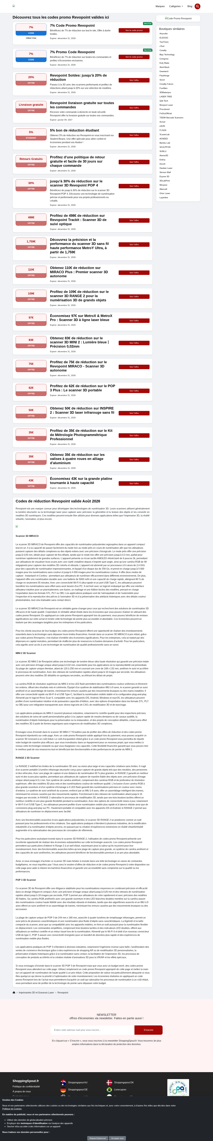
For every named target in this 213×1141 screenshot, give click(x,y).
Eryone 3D (164, 176)
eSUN (162, 126)
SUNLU (163, 151)
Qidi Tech (164, 101)
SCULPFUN (165, 147)
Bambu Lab (165, 143)
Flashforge (164, 75)
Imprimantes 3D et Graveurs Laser (36, 992)
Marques (160, 6)
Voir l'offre (134, 80)
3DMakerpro (165, 92)
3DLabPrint (165, 181)
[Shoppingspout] (22, 6)
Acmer (162, 122)
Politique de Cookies (12, 1109)
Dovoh (162, 164)
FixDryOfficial (166, 113)
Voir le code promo (134, 30)
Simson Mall (165, 172)
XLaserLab (165, 134)
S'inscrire (148, 1030)
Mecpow (163, 185)
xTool (162, 46)
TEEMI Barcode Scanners (171, 117)
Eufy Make (164, 63)
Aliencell (163, 189)
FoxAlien (164, 88)
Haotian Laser (166, 168)
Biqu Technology (167, 54)
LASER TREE (166, 96)
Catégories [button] (175, 6)
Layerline (164, 197)
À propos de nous (22, 1091)
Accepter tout (117, 1138)
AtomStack (164, 67)
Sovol (162, 80)
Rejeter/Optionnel (98, 1138)
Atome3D (164, 155)
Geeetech (164, 71)
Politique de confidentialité (26, 1086)
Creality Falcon (166, 84)
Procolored (165, 109)
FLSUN (163, 130)
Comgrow (164, 59)
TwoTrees (164, 42)
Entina (162, 159)
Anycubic (164, 33)
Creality (163, 50)
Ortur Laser (165, 193)
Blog (189, 6)
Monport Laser (166, 105)
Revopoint (63, 992)
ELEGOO (164, 38)
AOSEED (164, 138)
